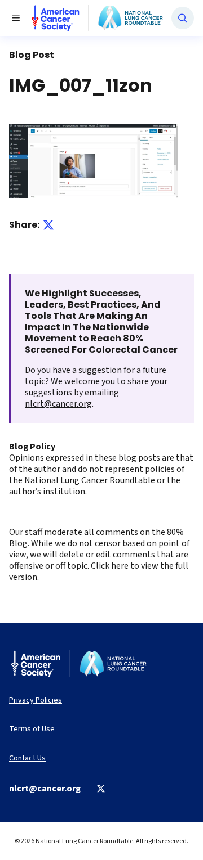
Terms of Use (32, 729)
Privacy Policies (35, 700)
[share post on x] (48, 225)
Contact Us (27, 758)
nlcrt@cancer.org (58, 404)
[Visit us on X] (101, 788)
